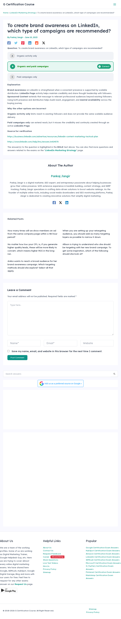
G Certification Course (18, 4)
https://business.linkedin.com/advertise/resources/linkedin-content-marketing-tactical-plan (52, 136)
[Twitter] (15, 42)
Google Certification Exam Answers (102, 547)
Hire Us (46, 566)
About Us (47, 547)
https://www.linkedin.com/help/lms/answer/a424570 (33, 141)
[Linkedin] (29, 42)
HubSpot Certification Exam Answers (103, 550)
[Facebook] (9, 42)
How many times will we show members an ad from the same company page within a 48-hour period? (32, 233)
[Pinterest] (22, 42)
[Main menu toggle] (115, 4)
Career (53, 557)
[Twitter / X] (43, 42)
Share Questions (50, 560)
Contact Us (48, 550)
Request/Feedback (52, 554)
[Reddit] (36, 42)
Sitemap (47, 572)
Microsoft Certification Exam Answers (103, 563)
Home (5, 13)
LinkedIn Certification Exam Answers (103, 557)
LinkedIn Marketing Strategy (23, 13)
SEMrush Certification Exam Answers (102, 560)
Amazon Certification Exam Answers (102, 554)
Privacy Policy (49, 569)
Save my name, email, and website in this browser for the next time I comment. (57, 351)
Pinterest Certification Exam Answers (103, 572)
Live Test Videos (50, 563)
